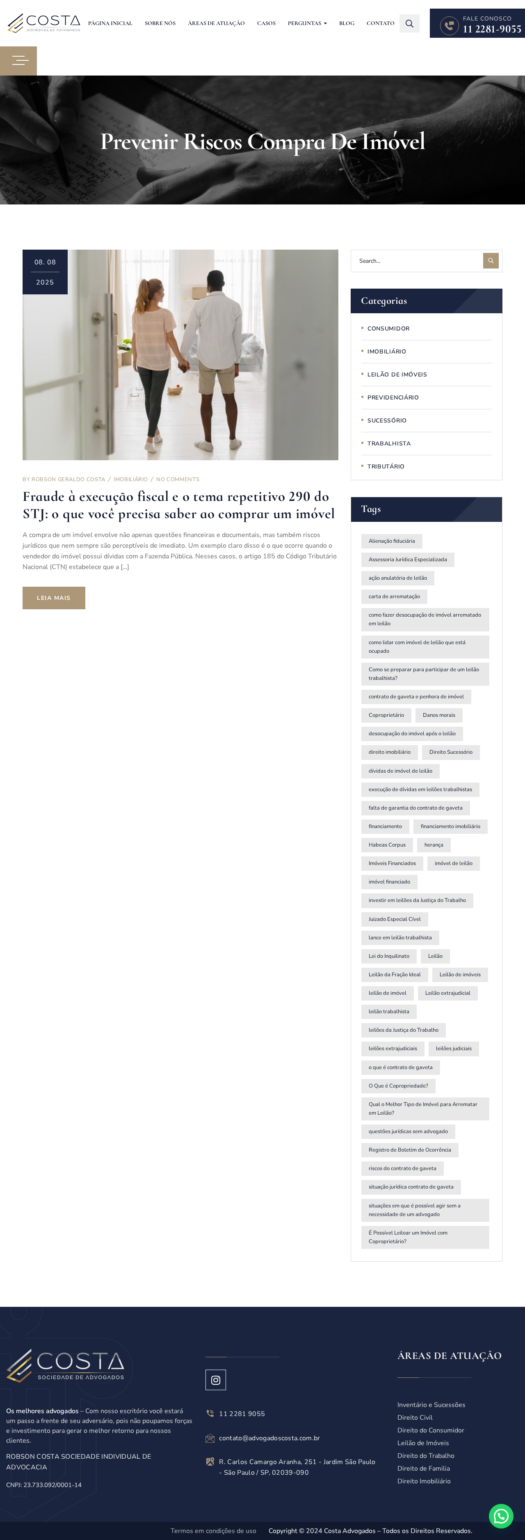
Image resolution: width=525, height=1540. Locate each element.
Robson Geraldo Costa (68, 479)
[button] (501, 1516)
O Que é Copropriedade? (398, 1086)
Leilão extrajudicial (447, 993)
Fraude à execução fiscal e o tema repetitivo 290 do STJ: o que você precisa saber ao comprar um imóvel (179, 505)
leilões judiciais (454, 1048)
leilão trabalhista (389, 1011)
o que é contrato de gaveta (401, 1067)
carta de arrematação (394, 596)
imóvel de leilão (453, 863)
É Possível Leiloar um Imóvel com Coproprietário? (408, 1237)
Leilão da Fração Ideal (395, 974)
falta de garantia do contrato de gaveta (416, 808)
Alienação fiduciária (392, 541)
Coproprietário (386, 715)
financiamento (385, 826)
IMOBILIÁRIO (131, 479)
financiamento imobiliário (450, 826)
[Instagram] (215, 1380)
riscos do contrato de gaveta (402, 1168)
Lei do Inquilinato (389, 956)
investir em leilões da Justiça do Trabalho (417, 900)
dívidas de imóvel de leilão (400, 771)
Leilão (435, 956)
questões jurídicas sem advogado (408, 1131)
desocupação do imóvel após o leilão (412, 733)
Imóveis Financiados (392, 863)
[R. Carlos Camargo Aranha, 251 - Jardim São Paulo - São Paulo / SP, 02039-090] (210, 1461)
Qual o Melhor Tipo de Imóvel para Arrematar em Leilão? (423, 1109)
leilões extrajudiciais (393, 1048)
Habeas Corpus (387, 845)
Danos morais (439, 715)
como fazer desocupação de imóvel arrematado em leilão (425, 619)
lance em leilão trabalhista (400, 937)
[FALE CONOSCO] (449, 25)
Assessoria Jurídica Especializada (408, 559)
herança (434, 845)
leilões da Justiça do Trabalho (403, 1030)
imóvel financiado (389, 882)
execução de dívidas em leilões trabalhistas (420, 789)
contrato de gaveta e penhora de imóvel (416, 696)
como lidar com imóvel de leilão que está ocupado (417, 647)
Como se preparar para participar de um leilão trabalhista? (424, 674)
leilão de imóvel (387, 993)
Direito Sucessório (450, 752)
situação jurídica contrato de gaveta (411, 1187)
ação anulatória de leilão (398, 578)
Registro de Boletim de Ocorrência (410, 1150)
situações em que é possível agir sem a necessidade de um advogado (415, 1210)
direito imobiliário (390, 752)
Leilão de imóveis (460, 974)
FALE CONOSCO (487, 19)
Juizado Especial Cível (395, 919)
